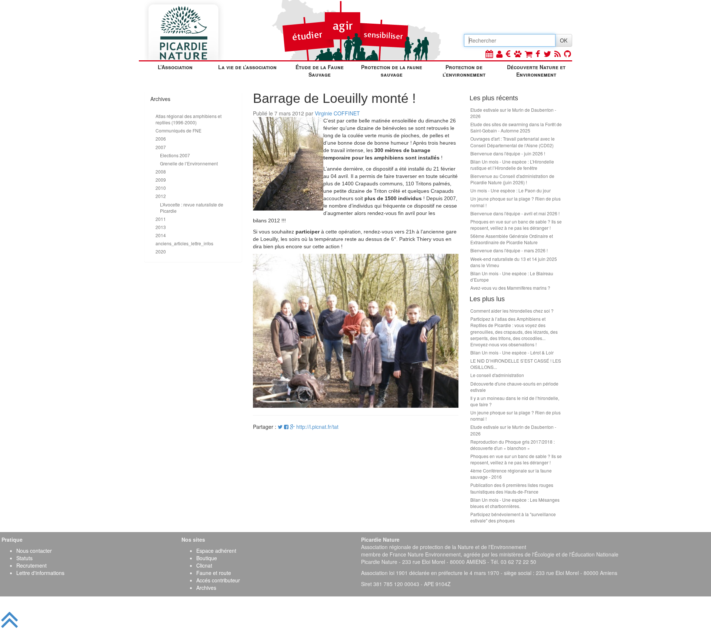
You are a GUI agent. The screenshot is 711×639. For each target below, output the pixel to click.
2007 (161, 147)
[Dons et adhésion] (508, 53)
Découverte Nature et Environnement (536, 70)
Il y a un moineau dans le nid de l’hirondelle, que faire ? (514, 401)
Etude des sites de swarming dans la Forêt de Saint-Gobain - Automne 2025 (516, 127)
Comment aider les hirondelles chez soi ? (512, 310)
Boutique (206, 558)
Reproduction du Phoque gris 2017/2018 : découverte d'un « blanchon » (512, 444)
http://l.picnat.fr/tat (317, 426)
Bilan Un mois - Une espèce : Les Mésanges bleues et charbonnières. (515, 503)
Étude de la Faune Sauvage (320, 70)
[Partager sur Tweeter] (281, 426)
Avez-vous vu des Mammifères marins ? (510, 288)
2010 (161, 188)
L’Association (175, 67)
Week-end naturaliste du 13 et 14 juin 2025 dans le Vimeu (513, 262)
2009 (161, 179)
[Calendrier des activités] (489, 53)
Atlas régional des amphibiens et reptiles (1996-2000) (188, 119)
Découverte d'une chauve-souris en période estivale (514, 386)
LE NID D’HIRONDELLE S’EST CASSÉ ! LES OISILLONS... (515, 363)
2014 (161, 235)
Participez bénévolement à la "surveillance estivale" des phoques (513, 517)
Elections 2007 (175, 155)
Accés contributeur (218, 580)
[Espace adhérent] (499, 53)
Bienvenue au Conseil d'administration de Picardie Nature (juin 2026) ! (512, 179)
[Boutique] (528, 53)
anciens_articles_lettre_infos (184, 243)
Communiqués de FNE (178, 130)
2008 (161, 171)
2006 (161, 138)
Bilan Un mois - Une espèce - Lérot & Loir (512, 352)
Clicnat (204, 565)
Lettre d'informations (40, 572)
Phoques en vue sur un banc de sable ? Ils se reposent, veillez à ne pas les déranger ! (516, 224)
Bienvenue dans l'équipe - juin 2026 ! (507, 153)
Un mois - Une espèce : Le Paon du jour (510, 190)
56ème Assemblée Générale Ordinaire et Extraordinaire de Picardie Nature (511, 239)
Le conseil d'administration (497, 375)
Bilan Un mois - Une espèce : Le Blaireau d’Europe (511, 276)
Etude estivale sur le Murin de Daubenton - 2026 (513, 113)
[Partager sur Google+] (292, 426)
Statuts (24, 558)
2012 (161, 196)
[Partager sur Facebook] (286, 426)
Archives (206, 587)
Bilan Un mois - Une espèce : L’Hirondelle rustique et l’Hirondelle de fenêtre (512, 164)
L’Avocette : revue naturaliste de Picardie (191, 207)
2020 (161, 251)
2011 (161, 219)
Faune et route (213, 572)
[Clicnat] (517, 53)
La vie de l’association (247, 67)
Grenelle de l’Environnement (189, 163)
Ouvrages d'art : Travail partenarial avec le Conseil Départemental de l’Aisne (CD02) (512, 141)
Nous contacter (34, 550)
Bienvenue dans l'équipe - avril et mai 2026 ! (515, 213)
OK (563, 40)
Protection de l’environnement (464, 70)
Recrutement (31, 565)
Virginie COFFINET (337, 113)
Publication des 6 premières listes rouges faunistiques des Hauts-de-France (511, 488)
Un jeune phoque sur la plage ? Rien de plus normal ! (515, 201)
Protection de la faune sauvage (391, 70)
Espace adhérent (216, 550)
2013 (161, 227)
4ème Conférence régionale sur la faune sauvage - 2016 (511, 473)
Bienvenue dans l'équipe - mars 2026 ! (509, 250)
